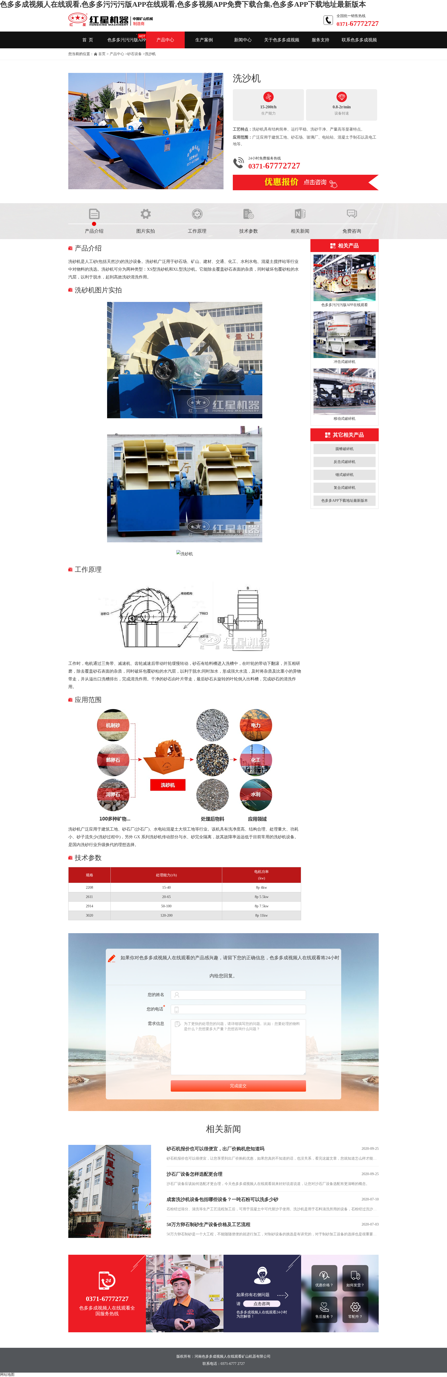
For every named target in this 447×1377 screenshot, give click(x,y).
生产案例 (204, 39)
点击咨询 (262, 1304)
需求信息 (156, 1023)
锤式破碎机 (345, 475)
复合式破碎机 (344, 488)
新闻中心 (243, 39)
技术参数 (248, 231)
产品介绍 (94, 231)
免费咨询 (351, 231)
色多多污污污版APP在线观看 (344, 305)
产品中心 (165, 39)
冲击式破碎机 (344, 362)
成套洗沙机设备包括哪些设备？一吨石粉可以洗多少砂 (222, 1199)
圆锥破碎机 (345, 449)
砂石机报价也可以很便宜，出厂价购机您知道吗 (215, 1148)
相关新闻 (300, 231)
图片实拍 (145, 231)
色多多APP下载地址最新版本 (344, 501)
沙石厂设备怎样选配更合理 (194, 1174)
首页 (102, 54)
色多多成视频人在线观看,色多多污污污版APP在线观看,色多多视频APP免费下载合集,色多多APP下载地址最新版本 (183, 4)
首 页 (87, 39)
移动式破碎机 (344, 419)
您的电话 (155, 1009)
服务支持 (320, 39)
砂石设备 (134, 54)
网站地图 (7, 1374)
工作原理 (197, 231)
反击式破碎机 (344, 462)
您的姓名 (156, 994)
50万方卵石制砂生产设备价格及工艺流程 (208, 1224)
